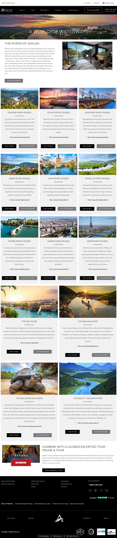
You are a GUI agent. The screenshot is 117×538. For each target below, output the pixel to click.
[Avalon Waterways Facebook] (101, 490)
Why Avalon (44, 10)
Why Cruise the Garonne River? (98, 137)
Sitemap (31, 518)
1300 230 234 (110, 9)
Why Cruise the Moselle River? (98, 200)
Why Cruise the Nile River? (30, 343)
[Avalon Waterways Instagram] (107, 490)
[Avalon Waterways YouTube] (96, 490)
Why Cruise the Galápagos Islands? (30, 426)
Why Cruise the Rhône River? (20, 269)
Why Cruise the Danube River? (20, 137)
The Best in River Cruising (60, 503)
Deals (33, 10)
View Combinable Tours (53, 470)
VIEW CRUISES (87, 146)
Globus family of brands (8, 3)
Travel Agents (65, 481)
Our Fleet (58, 10)
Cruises (21, 10)
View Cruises (9, 146)
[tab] (19, 121)
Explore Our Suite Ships (8, 481)
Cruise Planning (73, 10)
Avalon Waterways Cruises (42, 503)
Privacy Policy (11, 518)
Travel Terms (86, 518)
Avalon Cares (35, 484)
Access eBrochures (66, 484)
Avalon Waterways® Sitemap (24, 503)
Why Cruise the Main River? (58, 200)
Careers (33, 486)
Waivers (106, 518)
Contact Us (64, 486)
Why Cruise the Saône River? (59, 269)
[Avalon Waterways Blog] (90, 490)
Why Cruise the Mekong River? (88, 346)
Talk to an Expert (93, 10)
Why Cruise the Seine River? (97, 269)
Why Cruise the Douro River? (59, 137)
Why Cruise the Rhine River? (20, 200)
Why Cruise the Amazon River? (88, 423)
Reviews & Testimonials (8, 484)
